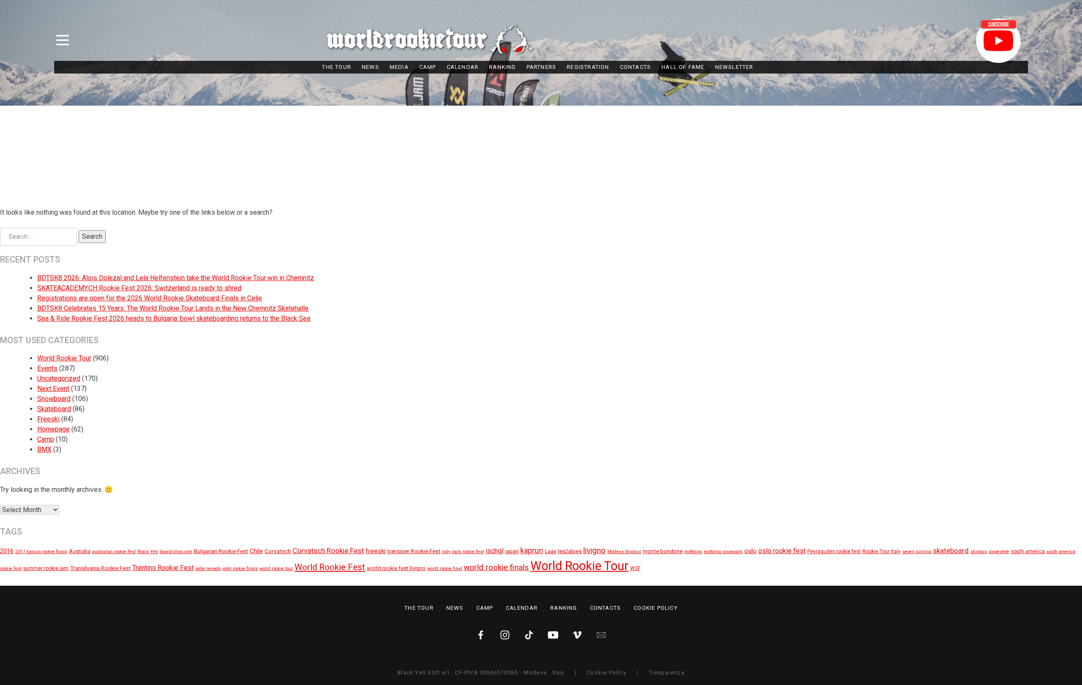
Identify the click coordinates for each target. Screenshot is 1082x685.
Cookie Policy (656, 608)
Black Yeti (147, 551)
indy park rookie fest (463, 551)
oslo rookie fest (782, 551)
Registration (588, 67)
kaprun (531, 550)
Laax (550, 551)
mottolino (693, 551)
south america (1028, 551)
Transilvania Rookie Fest (100, 568)
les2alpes (570, 551)
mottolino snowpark (723, 551)
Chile (256, 551)
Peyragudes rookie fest (834, 551)
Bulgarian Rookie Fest (221, 551)
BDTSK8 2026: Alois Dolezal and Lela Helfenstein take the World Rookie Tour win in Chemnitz (175, 278)
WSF (635, 568)
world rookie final (444, 568)
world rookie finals (496, 567)
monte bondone (663, 551)
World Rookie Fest (330, 567)
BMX (44, 449)
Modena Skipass (624, 551)
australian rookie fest (114, 551)
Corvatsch (278, 551)
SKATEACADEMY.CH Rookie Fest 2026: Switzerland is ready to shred (139, 288)
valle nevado (208, 568)
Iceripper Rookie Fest (413, 551)
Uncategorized (58, 378)
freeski (375, 551)
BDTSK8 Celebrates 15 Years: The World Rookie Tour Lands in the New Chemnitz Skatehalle (173, 308)
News (370, 67)
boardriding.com (176, 551)
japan (512, 551)
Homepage (53, 429)
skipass (978, 551)
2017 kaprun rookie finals (41, 551)
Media (399, 67)
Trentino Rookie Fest (163, 568)
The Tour (336, 67)
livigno (594, 550)
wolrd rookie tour (276, 568)
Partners (542, 67)
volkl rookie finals (240, 568)
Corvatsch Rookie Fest (328, 550)
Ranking (502, 67)
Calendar (463, 67)
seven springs (917, 551)
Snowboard (54, 399)
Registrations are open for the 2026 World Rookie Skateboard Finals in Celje (149, 298)
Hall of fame (682, 67)
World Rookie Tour (64, 358)
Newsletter (734, 67)
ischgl (494, 551)
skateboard (951, 551)
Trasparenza (667, 672)
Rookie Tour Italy (881, 551)
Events (47, 368)
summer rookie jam (45, 568)
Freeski (48, 419)
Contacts (635, 67)
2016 (7, 551)
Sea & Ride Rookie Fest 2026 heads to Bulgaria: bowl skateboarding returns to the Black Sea (173, 318)
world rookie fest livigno (396, 568)
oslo (750, 551)
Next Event (53, 389)
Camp (427, 67)
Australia (79, 551)
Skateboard (54, 409)
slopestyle (999, 551)
